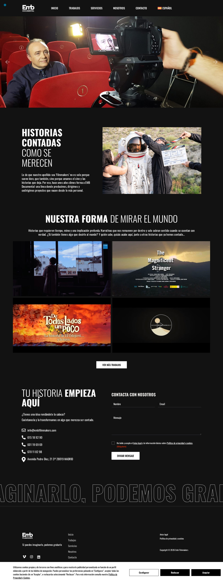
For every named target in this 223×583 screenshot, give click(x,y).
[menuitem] (164, 8)
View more (62, 268)
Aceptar (206, 572)
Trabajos (72, 540)
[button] (7, 62)
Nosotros (72, 551)
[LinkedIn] (39, 557)
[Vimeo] (24, 557)
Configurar (144, 572)
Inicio (70, 534)
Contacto (72, 557)
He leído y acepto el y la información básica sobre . (155, 444)
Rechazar (175, 572)
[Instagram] (31, 557)
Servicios (72, 546)
